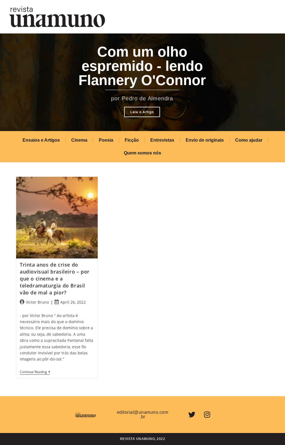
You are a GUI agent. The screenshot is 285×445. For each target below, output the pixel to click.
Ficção (132, 140)
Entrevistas (162, 140)
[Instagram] (207, 415)
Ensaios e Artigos (41, 140)
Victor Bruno (37, 302)
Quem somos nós (142, 153)
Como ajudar (248, 140)
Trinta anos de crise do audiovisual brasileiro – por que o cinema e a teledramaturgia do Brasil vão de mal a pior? (55, 278)
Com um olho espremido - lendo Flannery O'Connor (142, 66)
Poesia (106, 140)
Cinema (79, 140)
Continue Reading (35, 372)
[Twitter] (192, 415)
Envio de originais (205, 140)
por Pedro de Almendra (142, 98)
